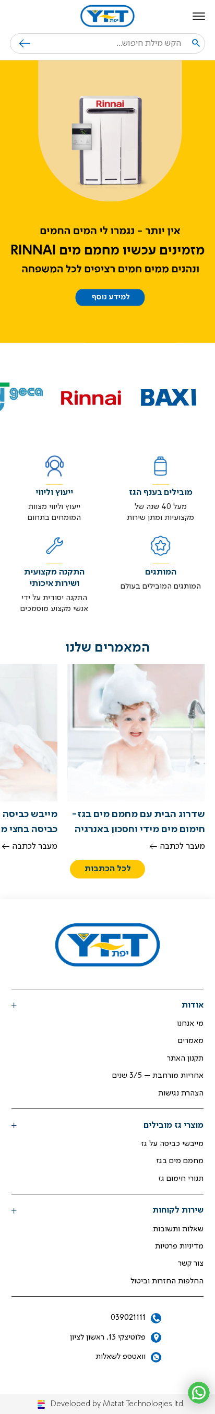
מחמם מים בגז (180, 1161)
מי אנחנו (190, 1024)
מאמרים (191, 1041)
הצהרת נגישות (181, 1093)
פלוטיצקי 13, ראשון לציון (108, 1337)
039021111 (128, 1318)
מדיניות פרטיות (179, 1246)
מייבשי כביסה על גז (172, 1144)
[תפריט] (199, 16)
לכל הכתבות (108, 868)
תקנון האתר (185, 1058)
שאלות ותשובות (178, 1229)
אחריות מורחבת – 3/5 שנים (158, 1076)
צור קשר (191, 1263)
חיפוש (20, 43)
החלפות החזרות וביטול (167, 1281)
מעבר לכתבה (182, 846)
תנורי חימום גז (181, 1179)
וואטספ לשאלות (120, 1357)
